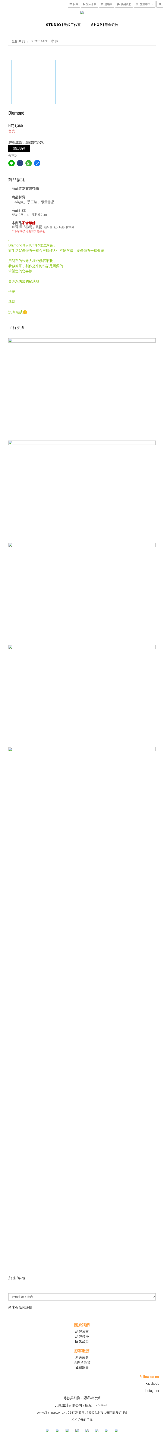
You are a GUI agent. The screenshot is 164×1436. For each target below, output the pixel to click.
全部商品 (18, 41)
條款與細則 (72, 1398)
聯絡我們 (19, 148)
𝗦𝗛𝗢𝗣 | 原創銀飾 (104, 25)
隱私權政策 (92, 1398)
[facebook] (20, 163)
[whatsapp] (28, 163)
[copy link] (37, 163)
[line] (11, 163)
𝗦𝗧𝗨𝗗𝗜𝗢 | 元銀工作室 (63, 25)
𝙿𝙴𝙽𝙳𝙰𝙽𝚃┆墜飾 (44, 41)
